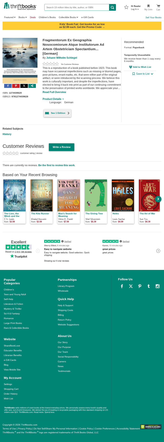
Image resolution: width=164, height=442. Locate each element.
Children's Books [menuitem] (47, 17)
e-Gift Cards (10, 360)
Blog (6, 365)
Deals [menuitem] (33, 17)
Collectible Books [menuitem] (67, 17)
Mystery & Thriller (13, 308)
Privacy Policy (25, 428)
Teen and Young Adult (15, 294)
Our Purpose (64, 347)
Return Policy (64, 319)
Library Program (66, 286)
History (7, 134)
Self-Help (8, 299)
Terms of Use (9, 428)
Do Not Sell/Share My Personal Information (55, 428)
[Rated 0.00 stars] (51, 64)
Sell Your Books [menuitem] (153, 17)
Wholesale (63, 291)
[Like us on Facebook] (122, 286)
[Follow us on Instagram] (157, 286)
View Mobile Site (12, 369)
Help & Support (65, 305)
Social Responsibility (68, 356)
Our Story (63, 342)
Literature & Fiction (13, 304)
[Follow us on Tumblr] (148, 286)
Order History (10, 393)
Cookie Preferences (105, 428)
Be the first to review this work (56, 165)
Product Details (52, 99)
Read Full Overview (54, 92)
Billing (61, 315)
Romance (9, 318)
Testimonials (64, 371)
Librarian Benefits (13, 355)
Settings (8, 384)
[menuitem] (136, 6)
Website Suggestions (68, 324)
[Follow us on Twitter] (131, 286)
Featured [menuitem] (8, 17)
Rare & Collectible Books (16, 328)
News (60, 366)
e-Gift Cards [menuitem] (87, 17)
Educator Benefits (13, 350)
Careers (62, 361)
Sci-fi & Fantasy (12, 313)
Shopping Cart (11, 389)
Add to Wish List (142, 67)
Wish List (8, 398)
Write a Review (61, 147)
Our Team (63, 352)
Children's (9, 289)
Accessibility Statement (128, 428)
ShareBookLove (12, 345)
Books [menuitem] (22, 17)
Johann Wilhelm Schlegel (61, 57)
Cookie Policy (86, 428)
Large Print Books (13, 323)
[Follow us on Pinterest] (140, 286)
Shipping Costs (65, 310)
